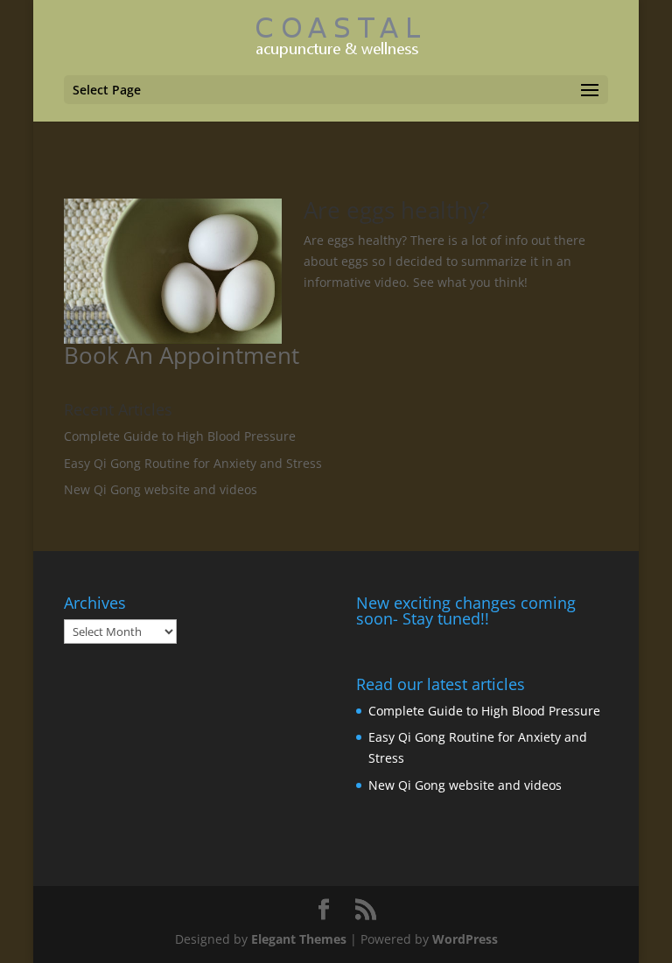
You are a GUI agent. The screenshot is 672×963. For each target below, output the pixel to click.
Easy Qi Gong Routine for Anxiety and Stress (193, 463)
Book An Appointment (181, 355)
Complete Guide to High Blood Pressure (180, 436)
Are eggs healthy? (396, 210)
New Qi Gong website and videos (160, 489)
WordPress (465, 939)
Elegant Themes (298, 939)
